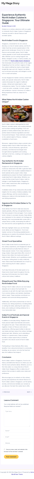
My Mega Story (10, 3)
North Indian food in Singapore (20, 61)
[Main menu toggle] (30, 3)
